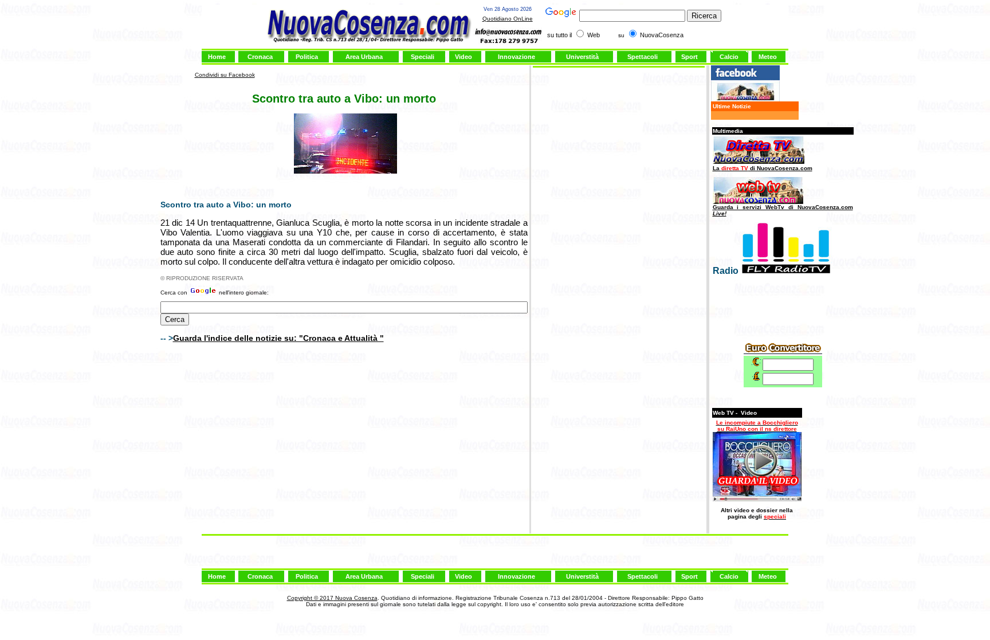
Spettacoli (642, 56)
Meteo (768, 56)
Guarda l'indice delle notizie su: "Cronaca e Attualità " (278, 338)
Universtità (582, 56)
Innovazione (516, 56)
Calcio (729, 56)
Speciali (422, 56)
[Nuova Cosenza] (745, 99)
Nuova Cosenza (355, 598)
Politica (307, 56)
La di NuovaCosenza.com (762, 168)
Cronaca (260, 56)
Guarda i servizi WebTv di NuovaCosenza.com (783, 210)
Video (463, 56)
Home (217, 56)
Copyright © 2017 (310, 598)
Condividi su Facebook (225, 75)
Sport (689, 56)
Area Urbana (364, 56)
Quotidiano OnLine (507, 18)
